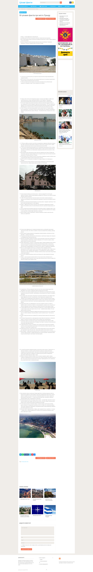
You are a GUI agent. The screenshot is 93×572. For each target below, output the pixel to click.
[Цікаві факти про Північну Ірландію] (50, 493)
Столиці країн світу (24, 461)
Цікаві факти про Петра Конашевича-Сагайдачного (64, 19)
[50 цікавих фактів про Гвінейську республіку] (25, 509)
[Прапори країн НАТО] (37, 509)
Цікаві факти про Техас (25, 499)
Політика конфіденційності (43, 564)
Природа (34, 6)
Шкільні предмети (42, 557)
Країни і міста (24, 6)
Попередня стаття (41, 18)
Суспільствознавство (43, 561)
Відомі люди (44, 6)
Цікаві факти (25, 2)
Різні (61, 6)
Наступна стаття (50, 18)
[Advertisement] (37, 28)
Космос (68, 6)
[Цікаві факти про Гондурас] (50, 509)
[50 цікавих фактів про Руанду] (37, 493)
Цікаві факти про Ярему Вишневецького (64, 25)
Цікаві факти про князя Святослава (64, 16)
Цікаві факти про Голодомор (65, 22)
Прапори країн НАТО (37, 515)
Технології (53, 6)
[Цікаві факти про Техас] (25, 493)
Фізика (41, 559)
